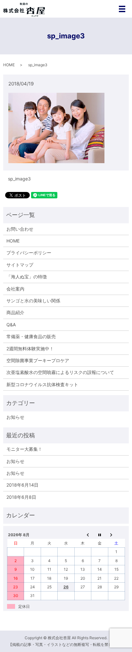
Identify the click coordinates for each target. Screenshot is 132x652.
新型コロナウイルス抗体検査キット (42, 384)
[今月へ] (99, 534)
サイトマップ (19, 264)
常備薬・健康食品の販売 (31, 336)
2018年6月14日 (22, 485)
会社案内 (15, 288)
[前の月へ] (82, 534)
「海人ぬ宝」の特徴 (26, 276)
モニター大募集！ (24, 449)
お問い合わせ (19, 229)
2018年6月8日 (21, 497)
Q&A (11, 324)
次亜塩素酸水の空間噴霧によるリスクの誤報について (60, 372)
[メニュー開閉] (122, 9)
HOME (9, 64)
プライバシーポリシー (28, 252)
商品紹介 (15, 312)
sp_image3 (19, 178)
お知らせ (15, 417)
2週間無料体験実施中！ (30, 348)
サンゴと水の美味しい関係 (33, 300)
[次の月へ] (116, 534)
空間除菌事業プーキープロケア (37, 360)
